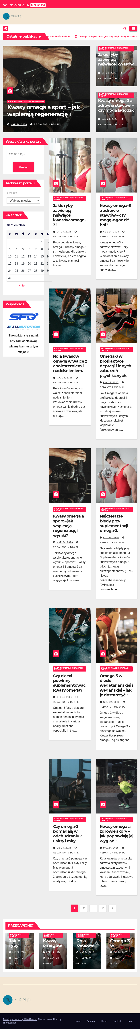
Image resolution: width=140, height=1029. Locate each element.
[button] (124, 28)
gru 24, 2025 (111, 702)
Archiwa (12, 193)
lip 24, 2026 (18, 124)
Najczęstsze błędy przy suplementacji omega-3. (114, 523)
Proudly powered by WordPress (20, 1019)
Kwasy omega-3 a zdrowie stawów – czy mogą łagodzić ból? (116, 108)
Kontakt (117, 1021)
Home (78, 1021)
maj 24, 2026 (64, 377)
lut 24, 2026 (111, 537)
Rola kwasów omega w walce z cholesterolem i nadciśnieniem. (70, 363)
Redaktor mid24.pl (45, 124)
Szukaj (23, 167)
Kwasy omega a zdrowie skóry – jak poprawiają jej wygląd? (116, 833)
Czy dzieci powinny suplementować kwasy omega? (69, 683)
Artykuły (91, 1021)
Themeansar (9, 1022)
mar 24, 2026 (65, 542)
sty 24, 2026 (64, 697)
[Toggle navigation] (133, 28)
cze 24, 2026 (109, 119)
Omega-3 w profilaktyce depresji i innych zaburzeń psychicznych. (115, 366)
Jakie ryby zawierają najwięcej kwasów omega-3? (44, 114)
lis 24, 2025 (64, 848)
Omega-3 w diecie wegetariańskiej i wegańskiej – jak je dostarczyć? (116, 685)
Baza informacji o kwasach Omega (26, 101)
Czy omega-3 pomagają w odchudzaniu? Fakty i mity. (67, 833)
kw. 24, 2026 (110, 382)
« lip (22, 285)
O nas (130, 1021)
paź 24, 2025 (111, 848)
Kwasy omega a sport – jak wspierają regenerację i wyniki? (68, 526)
